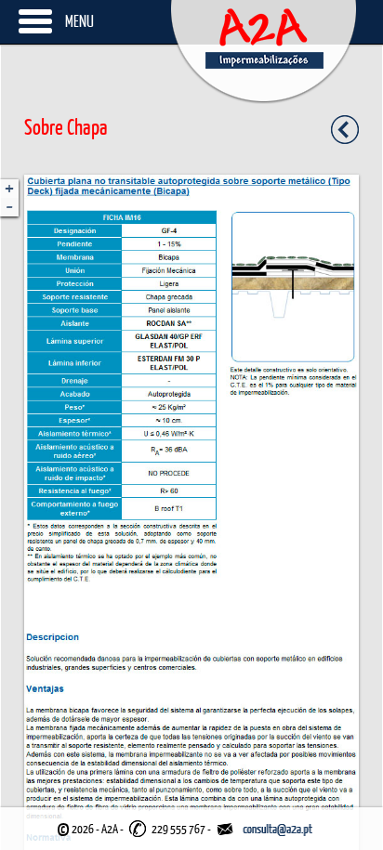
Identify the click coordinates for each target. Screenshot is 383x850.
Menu (79, 21)
